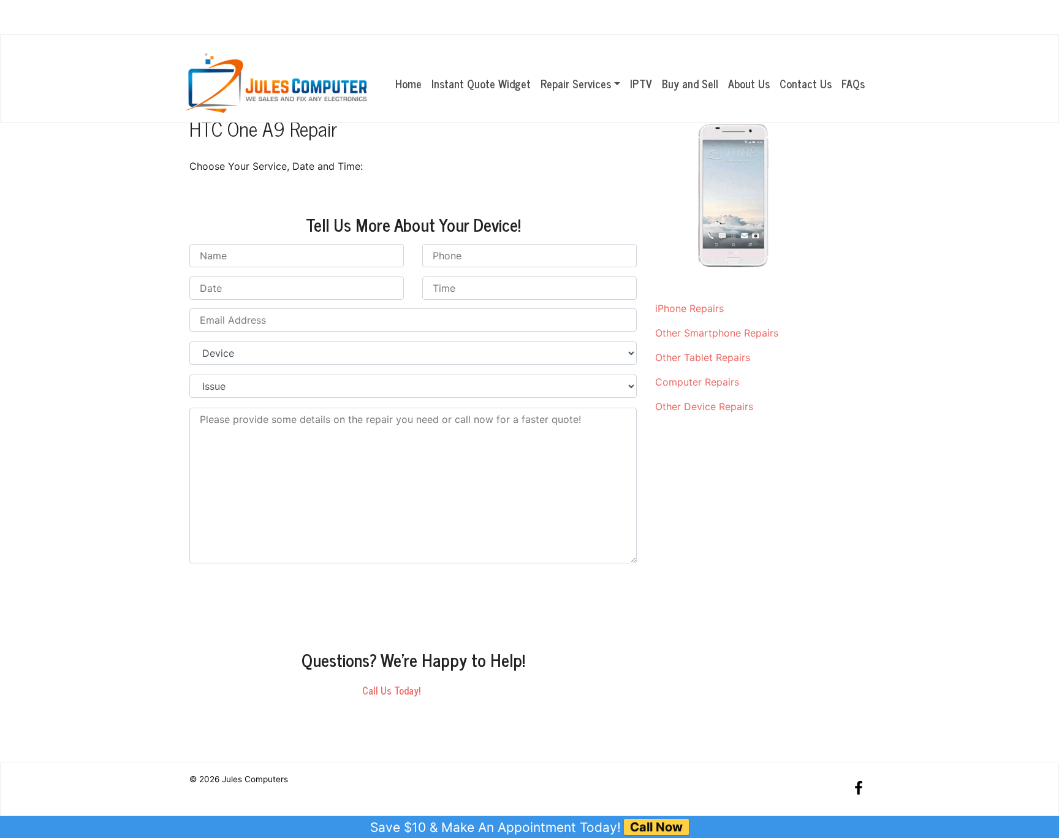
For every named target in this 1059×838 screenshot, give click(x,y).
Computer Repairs (697, 382)
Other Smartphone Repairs (716, 333)
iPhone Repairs (689, 308)
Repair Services (576, 83)
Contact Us (806, 83)
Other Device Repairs (704, 406)
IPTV (641, 83)
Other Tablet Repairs (702, 357)
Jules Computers (255, 779)
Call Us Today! (391, 690)
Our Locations (812, 18)
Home (408, 83)
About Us (749, 83)
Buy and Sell (690, 83)
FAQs (853, 83)
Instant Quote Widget (481, 83)
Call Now (656, 827)
